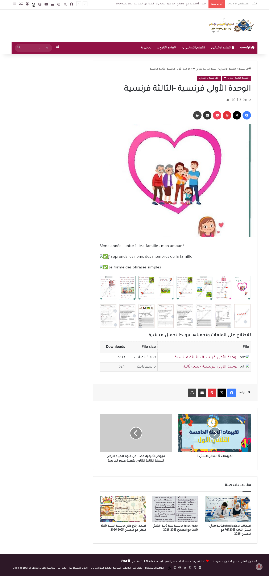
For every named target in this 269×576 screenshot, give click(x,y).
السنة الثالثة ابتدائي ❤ (205, 69)
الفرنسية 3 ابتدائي (209, 78)
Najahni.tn (152, 561)
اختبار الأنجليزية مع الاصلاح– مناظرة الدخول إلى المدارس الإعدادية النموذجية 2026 (161, 4)
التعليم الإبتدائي (222, 47)
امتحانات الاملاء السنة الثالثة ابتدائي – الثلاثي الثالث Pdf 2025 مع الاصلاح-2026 (229, 530)
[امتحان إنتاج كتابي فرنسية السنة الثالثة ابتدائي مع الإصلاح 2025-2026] (123, 509)
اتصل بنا (62, 568)
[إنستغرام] (122, 561)
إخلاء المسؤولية (78, 568)
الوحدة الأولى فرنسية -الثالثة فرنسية (207, 358)
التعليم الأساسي (195, 47)
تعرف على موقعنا (132, 568)
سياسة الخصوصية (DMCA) (105, 568)
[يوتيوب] (125, 561)
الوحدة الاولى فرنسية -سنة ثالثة (211, 367)
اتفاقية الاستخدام (154, 568)
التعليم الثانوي (168, 47)
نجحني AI (146, 47)
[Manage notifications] (259, 566)
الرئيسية (245, 47)
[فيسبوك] (128, 561)
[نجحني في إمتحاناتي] (232, 25)
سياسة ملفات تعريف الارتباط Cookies (34, 568)
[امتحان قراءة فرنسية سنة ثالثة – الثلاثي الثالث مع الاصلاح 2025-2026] (175, 509)
